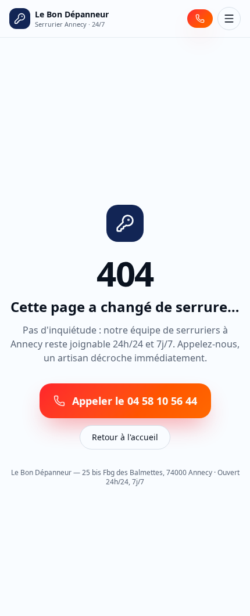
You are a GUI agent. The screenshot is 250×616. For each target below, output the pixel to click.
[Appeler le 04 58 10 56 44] (200, 18)
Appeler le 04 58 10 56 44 (134, 401)
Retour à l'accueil (125, 437)
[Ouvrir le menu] (229, 18)
